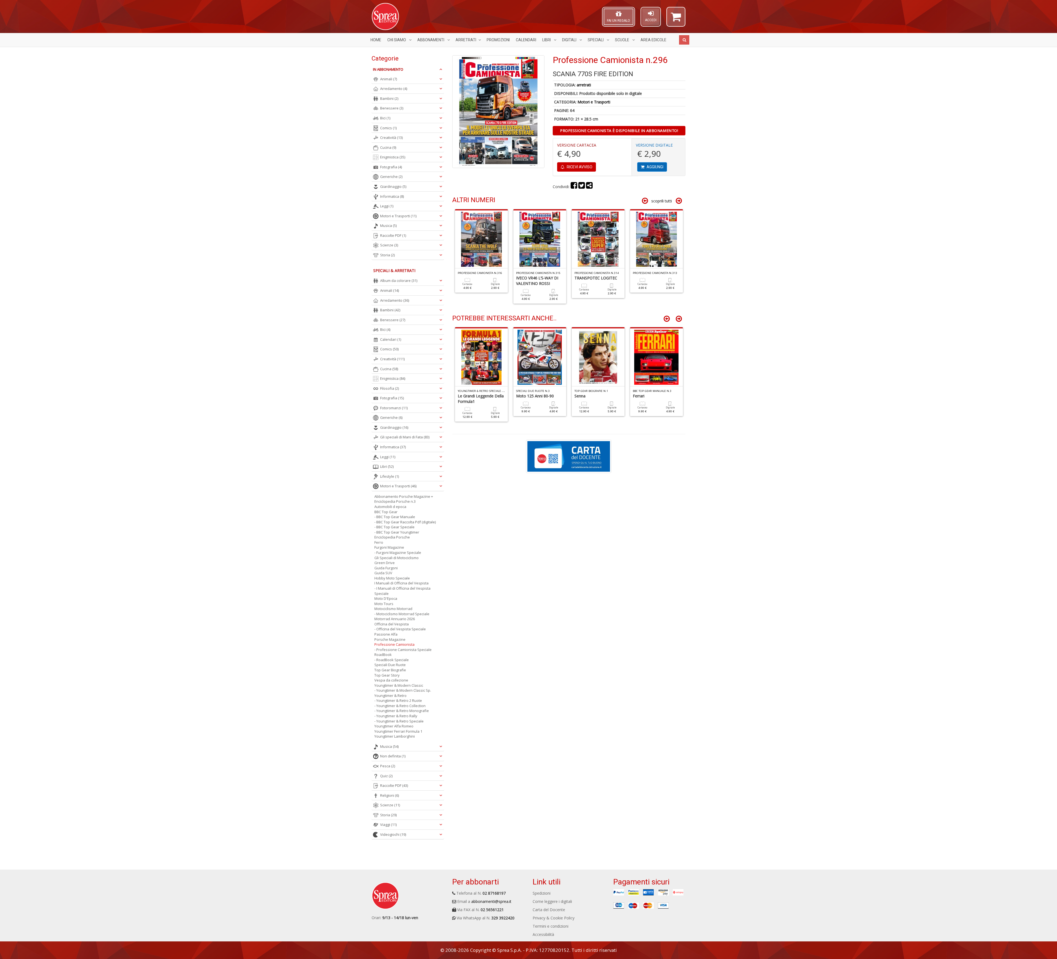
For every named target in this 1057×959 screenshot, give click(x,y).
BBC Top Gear (385, 511)
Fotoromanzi (394, 407)
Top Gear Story (387, 675)
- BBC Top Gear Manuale (394, 516)
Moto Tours (383, 603)
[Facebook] (574, 186)
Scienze (389, 245)
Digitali (569, 40)
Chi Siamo (397, 40)
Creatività (391, 137)
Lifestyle (389, 476)
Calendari (526, 40)
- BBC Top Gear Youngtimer (396, 532)
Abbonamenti (431, 40)
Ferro (378, 542)
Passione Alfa (385, 634)
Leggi (386, 206)
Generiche (391, 176)
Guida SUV (383, 572)
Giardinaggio (393, 186)
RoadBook (383, 654)
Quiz (386, 775)
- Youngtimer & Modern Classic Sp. (402, 690)
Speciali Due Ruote (390, 664)
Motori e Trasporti (593, 102)
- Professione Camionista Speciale (403, 649)
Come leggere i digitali (552, 901)
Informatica (392, 196)
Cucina (388, 147)
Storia (387, 254)
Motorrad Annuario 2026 (394, 618)
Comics (388, 127)
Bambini (389, 98)
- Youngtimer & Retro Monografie (401, 710)
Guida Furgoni (386, 567)
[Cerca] (684, 40)
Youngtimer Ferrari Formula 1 (398, 731)
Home (376, 40)
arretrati (584, 84)
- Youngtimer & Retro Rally (395, 715)
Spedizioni (542, 893)
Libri (547, 40)
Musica (388, 225)
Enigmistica (392, 157)
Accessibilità (543, 934)
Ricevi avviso (579, 167)
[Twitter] (581, 186)
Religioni (389, 795)
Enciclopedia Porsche (392, 537)
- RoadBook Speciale (391, 659)
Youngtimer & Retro (390, 695)
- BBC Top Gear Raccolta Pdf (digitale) (405, 522)
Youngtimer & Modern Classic (398, 685)
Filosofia (389, 388)
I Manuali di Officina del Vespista (401, 583)
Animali (388, 78)
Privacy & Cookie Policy (553, 917)
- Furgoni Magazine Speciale (397, 552)
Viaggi (388, 824)
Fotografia (391, 166)
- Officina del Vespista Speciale (400, 628)
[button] (675, 19)
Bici (385, 118)
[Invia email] (589, 186)
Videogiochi (393, 834)
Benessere (391, 108)
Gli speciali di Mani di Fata (404, 437)
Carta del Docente (549, 909)
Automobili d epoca (390, 506)
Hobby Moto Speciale (392, 578)
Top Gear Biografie (390, 669)
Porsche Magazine (389, 639)
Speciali (596, 40)
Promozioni (498, 40)
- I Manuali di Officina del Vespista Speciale (402, 591)
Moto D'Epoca (385, 598)
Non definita (392, 756)
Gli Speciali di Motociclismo (396, 557)
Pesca (387, 765)
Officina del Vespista (391, 624)
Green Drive (384, 562)
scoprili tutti (661, 201)
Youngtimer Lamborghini (394, 736)
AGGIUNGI (654, 167)
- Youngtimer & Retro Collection (400, 705)
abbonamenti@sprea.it (491, 901)
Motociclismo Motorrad (393, 608)
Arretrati (466, 40)
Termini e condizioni (550, 926)
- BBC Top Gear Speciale (394, 526)
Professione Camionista (394, 644)
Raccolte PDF (393, 235)
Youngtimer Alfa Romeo (393, 726)
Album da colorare (398, 280)
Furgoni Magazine (389, 547)
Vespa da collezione (391, 680)
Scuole (622, 40)
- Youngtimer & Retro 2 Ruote (398, 700)
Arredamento (393, 88)
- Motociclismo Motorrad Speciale (401, 613)
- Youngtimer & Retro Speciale (399, 721)
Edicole (653, 40)
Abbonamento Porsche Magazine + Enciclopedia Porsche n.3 (403, 499)
